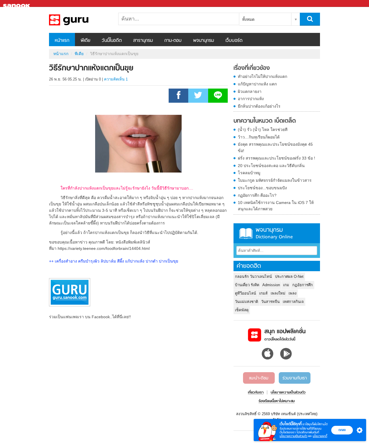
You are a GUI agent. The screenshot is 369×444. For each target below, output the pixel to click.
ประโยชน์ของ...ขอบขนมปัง (262, 188)
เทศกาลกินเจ (293, 301)
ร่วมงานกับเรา (295, 378)
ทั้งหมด (248, 19)
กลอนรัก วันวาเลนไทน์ (253, 276)
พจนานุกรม (203, 40)
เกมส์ (263, 293)
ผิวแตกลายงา (249, 91)
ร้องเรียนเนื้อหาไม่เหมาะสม (277, 401)
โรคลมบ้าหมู (249, 173)
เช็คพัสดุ (241, 310)
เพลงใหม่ (278, 293)
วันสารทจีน (270, 301)
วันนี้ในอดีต (112, 40)
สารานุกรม (143, 40)
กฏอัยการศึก (302, 285)
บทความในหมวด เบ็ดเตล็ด (265, 121)
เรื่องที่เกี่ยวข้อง (252, 68)
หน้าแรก (62, 40)
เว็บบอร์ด (233, 40)
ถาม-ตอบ (173, 40)
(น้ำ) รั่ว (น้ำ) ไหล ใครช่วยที (262, 129)
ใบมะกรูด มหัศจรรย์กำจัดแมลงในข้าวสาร (275, 180)
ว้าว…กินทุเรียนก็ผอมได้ (259, 137)
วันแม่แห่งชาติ (246, 301)
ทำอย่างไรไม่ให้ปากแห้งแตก (262, 76)
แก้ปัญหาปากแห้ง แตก (257, 84)
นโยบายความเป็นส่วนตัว (293, 436)
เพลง (292, 293)
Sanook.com (17, 3)
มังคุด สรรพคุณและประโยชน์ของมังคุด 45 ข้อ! (275, 147)
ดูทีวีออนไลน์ (245, 293)
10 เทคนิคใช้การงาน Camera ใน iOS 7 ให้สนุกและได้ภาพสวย (276, 205)
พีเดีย (85, 40)
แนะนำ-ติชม (258, 378)
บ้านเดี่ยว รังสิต (247, 285)
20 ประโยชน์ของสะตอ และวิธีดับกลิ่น (271, 165)
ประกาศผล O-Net (289, 276)
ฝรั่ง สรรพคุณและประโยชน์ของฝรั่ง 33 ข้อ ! (276, 158)
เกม (286, 285)
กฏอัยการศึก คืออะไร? (257, 195)
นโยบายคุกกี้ (320, 436)
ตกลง (342, 430)
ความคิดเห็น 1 (116, 79)
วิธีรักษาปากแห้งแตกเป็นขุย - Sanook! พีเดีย (79, 20)
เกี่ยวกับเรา (255, 393)
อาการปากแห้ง (251, 98)
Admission (271, 285)
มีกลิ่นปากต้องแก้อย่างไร (259, 106)
